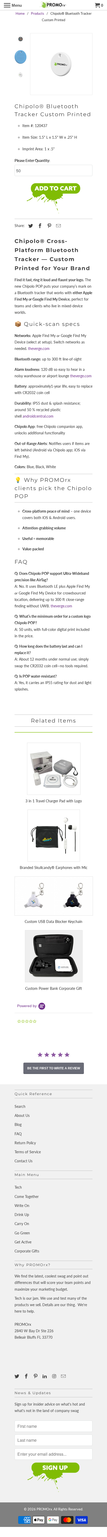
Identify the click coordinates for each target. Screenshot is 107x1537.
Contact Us (23, 1161)
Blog (18, 1124)
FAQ (18, 1134)
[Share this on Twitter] (30, 226)
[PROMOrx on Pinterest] (36, 1376)
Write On (22, 1205)
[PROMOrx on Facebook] (27, 1376)
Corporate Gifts (27, 1251)
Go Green (22, 1233)
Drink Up (22, 1214)
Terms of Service (28, 1152)
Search (20, 1106)
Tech (18, 1187)
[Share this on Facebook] (39, 226)
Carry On (22, 1223)
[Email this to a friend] (58, 226)
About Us (22, 1115)
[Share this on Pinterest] (48, 226)
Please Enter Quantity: (32, 160)
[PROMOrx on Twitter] (17, 1376)
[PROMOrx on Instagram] (54, 1376)
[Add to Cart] (53, 199)
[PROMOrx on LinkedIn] (45, 1376)
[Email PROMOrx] (64, 1376)
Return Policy (25, 1143)
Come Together (27, 1196)
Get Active (23, 1242)
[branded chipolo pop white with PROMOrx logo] (61, 64)
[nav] (13, 5)
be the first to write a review (53, 1068)
